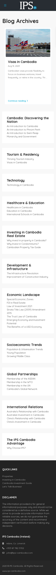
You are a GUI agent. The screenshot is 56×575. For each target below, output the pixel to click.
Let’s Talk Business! (12, 486)
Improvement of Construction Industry (27, 276)
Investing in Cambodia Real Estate (24, 234)
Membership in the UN (18, 385)
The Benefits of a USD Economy (24, 326)
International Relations (25, 407)
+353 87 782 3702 (15, 548)
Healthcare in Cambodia (20, 207)
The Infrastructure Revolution (22, 273)
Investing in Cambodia (13, 479)
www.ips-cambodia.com (14, 571)
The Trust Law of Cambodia (22, 316)
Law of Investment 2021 (19, 306)
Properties (7, 476)
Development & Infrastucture (19, 267)
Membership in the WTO (20, 382)
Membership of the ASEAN (21, 378)
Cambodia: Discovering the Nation (28, 120)
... (46, 77)
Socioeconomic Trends (24, 345)
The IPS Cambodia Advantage (21, 441)
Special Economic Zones (20, 299)
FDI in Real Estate (16, 302)
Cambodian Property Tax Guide (24, 247)
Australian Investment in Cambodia (25, 414)
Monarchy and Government (21, 136)
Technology (16, 180)
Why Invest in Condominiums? (23, 243)
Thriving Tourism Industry (20, 159)
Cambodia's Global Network (22, 389)
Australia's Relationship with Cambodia (28, 411)
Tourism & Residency (23, 154)
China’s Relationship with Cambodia (26, 418)
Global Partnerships (22, 374)
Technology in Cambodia (20, 184)
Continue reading (17, 101)
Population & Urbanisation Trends (25, 349)
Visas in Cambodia (22, 62)
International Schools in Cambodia (25, 214)
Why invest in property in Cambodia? (26, 240)
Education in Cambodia (19, 210)
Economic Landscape (23, 295)
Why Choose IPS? (16, 447)
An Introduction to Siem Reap (22, 133)
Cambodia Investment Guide (17, 483)
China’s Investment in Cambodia (24, 421)
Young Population (16, 352)
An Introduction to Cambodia (22, 126)
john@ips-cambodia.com (19, 552)
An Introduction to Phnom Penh (23, 129)
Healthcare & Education (25, 203)
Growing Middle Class (18, 356)
